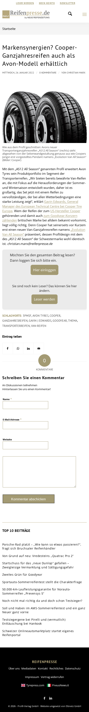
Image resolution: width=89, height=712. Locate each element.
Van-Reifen (38, 326)
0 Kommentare (47, 72)
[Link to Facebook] (44, 698)
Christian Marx (76, 72)
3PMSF (27, 316)
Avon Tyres (40, 316)
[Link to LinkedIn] (51, 698)
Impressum (32, 677)
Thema (72, 320)
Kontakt (43, 668)
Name (7, 399)
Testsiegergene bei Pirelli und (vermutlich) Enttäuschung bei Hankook (34, 622)
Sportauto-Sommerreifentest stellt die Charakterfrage (42, 582)
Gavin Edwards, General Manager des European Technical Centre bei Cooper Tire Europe (42, 206)
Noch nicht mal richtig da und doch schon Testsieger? (42, 601)
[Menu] (84, 14)
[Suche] (71, 14)
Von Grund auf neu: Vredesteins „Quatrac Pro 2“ (38, 556)
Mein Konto (47, 3)
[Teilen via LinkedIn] (28, 348)
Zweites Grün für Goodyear (22, 574)
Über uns (14, 668)
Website (7, 439)
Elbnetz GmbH (73, 706)
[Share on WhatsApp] (18, 348)
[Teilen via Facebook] (7, 348)
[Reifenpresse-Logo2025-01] (26, 14)
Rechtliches (56, 668)
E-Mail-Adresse (12, 419)
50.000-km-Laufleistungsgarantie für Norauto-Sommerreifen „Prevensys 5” (36, 591)
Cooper (55, 316)
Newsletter (67, 3)
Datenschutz (73, 668)
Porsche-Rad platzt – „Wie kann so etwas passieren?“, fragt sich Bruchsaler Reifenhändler (41, 546)
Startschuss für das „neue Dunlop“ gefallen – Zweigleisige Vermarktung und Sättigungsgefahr (38, 565)
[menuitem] (25, 3)
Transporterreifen (16, 326)
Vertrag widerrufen (52, 677)
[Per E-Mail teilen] (39, 348)
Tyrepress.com (35, 685)
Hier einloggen (44, 270)
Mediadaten (28, 668)
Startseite (9, 29)
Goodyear (60, 320)
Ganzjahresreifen (15, 320)
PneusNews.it (60, 685)
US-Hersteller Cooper (65, 211)
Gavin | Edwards (40, 320)
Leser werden (25, 3)
